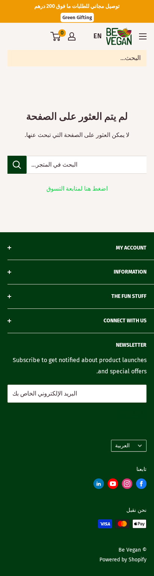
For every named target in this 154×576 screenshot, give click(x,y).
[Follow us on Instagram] (127, 485)
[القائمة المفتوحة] (143, 36)
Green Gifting (77, 17)
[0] (56, 36)
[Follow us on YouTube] (113, 485)
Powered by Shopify (123, 559)
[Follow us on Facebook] (141, 485)
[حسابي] (72, 36)
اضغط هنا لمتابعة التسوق (77, 188)
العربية (122, 445)
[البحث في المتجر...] (17, 165)
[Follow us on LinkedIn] (98, 485)
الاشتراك (131, 413)
